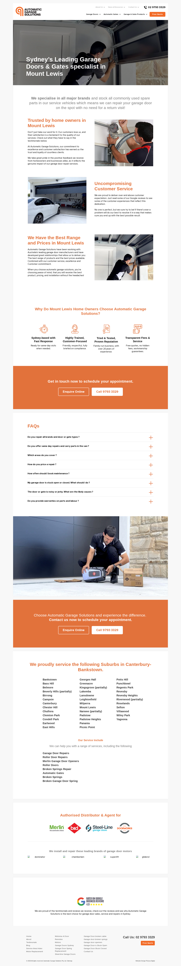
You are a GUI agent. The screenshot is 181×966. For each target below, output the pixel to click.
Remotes (59, 939)
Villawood (122, 711)
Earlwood (49, 723)
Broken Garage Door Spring (60, 781)
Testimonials (31, 942)
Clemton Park (51, 715)
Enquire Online (74, 391)
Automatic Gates (53, 773)
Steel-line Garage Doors (65, 954)
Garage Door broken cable (95, 936)
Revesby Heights (127, 695)
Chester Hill (50, 707)
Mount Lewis (88, 707)
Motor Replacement (34, 951)
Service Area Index (34, 948)
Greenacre (86, 683)
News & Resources (115, 7)
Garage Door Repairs (56, 753)
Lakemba (85, 691)
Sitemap (69, 961)
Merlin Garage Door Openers (61, 761)
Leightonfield (88, 699)
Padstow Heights (90, 719)
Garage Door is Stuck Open (95, 945)
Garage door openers (93, 942)
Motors (58, 942)
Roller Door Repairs (55, 757)
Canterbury (50, 703)
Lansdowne (87, 695)
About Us (99, 7)
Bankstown (50, 679)
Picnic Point (87, 727)
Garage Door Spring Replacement (63, 950)
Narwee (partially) (91, 711)
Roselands (123, 703)
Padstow (85, 715)
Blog (28, 945)
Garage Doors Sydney (64, 945)
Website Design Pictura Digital (145, 961)
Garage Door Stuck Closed (95, 948)
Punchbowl (123, 683)
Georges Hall (88, 679)
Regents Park (124, 687)
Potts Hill (122, 679)
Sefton (120, 707)
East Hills (49, 727)
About (28, 939)
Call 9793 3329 (107, 391)
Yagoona (121, 719)
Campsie (48, 699)
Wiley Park (123, 715)
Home (28, 936)
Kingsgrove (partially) (93, 687)
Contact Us (132, 7)
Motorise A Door (62, 936)
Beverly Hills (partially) (57, 691)
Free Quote (148, 943)
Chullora (48, 711)
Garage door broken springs (95, 939)
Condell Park (51, 719)
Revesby (121, 691)
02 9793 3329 (156, 7)
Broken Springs (52, 777)
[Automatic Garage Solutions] (29, 11)
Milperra (85, 703)
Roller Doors (51, 765)
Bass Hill (48, 683)
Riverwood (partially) (129, 699)
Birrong (47, 695)
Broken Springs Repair (57, 769)
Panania (85, 723)
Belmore (48, 687)
